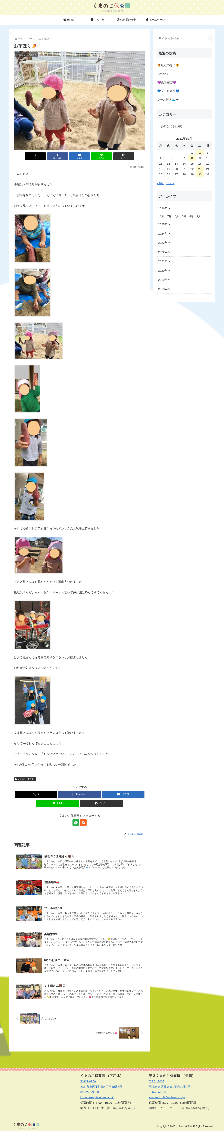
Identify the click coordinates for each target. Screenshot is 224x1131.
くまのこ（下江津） (26, 779)
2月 (199, 216)
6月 (177, 216)
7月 (169, 216)
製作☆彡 (163, 73)
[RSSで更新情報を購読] (83, 822)
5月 (184, 216)
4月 (191, 216)
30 (200, 174)
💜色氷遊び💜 (166, 82)
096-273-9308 (89, 1092)
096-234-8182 (158, 1092)
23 (200, 169)
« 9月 (160, 183)
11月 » (170, 183)
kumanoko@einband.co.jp (97, 1097)
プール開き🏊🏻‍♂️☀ (168, 99)
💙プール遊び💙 (168, 91)
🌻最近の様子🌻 (168, 65)
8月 (162, 216)
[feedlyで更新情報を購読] (75, 822)
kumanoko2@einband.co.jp (167, 1097)
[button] (123, 156)
